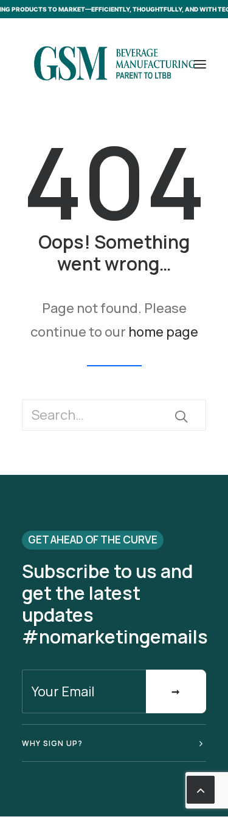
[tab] (114, 743)
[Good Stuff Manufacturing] (114, 64)
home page (163, 332)
